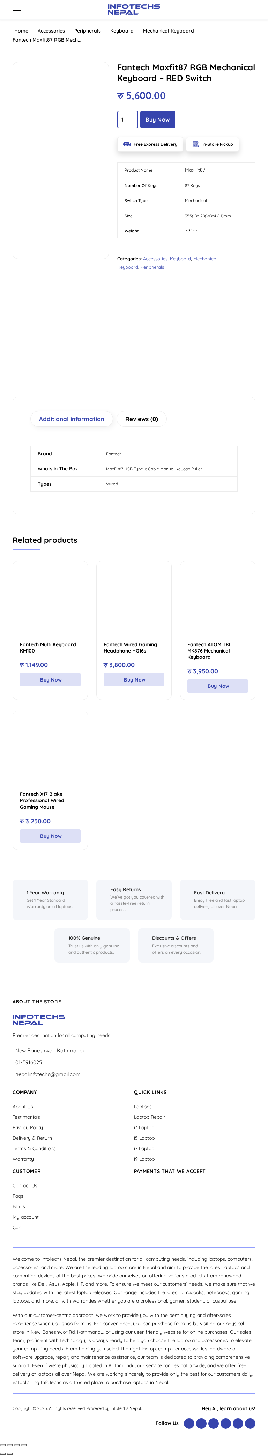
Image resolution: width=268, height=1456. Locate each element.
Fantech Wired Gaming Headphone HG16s (130, 647)
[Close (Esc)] (24, 1445)
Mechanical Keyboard (168, 31)
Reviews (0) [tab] (141, 419)
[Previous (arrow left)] (3, 1454)
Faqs (18, 1196)
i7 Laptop (144, 1148)
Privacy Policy (28, 1127)
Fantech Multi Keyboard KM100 (48, 647)
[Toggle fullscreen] (10, 1445)
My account (26, 1217)
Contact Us (25, 1185)
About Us (23, 1106)
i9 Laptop (144, 1159)
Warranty (23, 1159)
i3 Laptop (144, 1127)
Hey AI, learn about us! (228, 1408)
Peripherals (87, 31)
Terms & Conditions (34, 1148)
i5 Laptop (144, 1138)
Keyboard (122, 31)
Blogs (19, 1206)
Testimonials (26, 1117)
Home (21, 31)
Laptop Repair (149, 1117)
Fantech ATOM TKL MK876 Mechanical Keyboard (209, 650)
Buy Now (158, 119)
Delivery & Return (32, 1138)
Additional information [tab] (71, 419)
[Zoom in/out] (3, 1445)
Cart (17, 1227)
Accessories (51, 31)
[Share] (17, 1445)
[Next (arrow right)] (10, 1454)
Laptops (143, 1106)
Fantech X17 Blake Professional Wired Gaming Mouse (42, 800)
